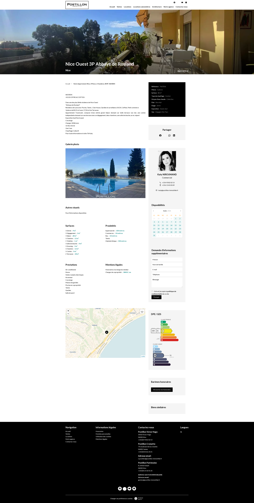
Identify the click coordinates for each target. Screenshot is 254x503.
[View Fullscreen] (68, 318)
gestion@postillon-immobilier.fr (149, 480)
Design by (140, 498)
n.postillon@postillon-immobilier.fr (150, 459)
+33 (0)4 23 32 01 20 (145, 471)
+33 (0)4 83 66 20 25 (145, 452)
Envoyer (156, 297)
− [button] (68, 313)
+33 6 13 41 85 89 (168, 185)
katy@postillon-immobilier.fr (168, 190)
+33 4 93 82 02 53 (168, 182)
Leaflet (143, 356)
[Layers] (142, 311)
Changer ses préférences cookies (121, 498)
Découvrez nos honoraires (162, 390)
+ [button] (68, 311)
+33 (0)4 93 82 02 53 (145, 440)
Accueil (67, 84)
